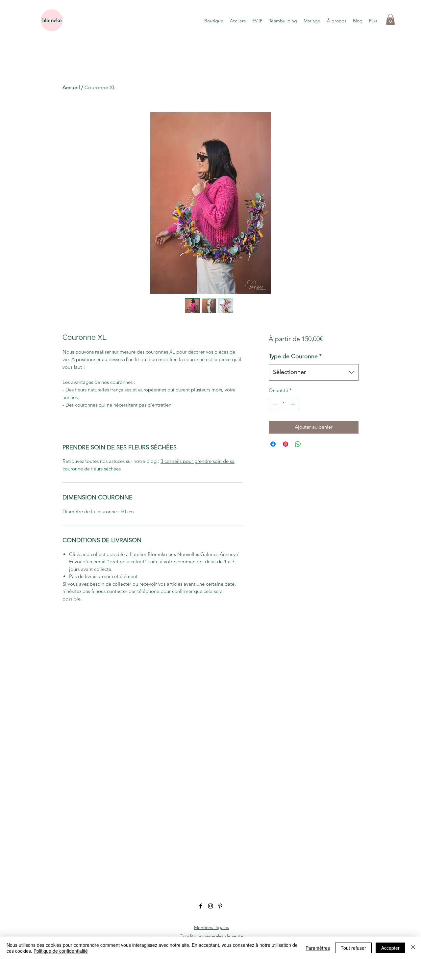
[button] (390, 19)
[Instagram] (210, 906)
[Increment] (293, 404)
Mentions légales (211, 927)
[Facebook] (200, 906)
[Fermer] (413, 948)
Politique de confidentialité (61, 950)
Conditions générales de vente (211, 936)
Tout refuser (353, 948)
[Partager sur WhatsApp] (298, 444)
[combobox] (314, 372)
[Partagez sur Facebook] (273, 444)
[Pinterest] (220, 906)
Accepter (390, 948)
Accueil (71, 87)
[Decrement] (274, 404)
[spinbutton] (283, 404)
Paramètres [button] (318, 948)
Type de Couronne (295, 356)
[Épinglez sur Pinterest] (285, 444)
